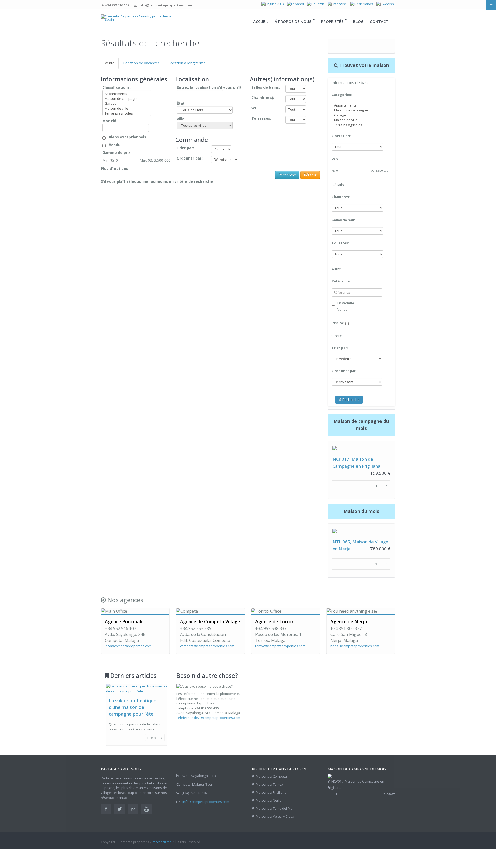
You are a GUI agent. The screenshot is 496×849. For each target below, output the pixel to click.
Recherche (351, 399)
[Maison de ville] (127, 108)
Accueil (260, 21)
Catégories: (342, 94)
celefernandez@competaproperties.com (208, 717)
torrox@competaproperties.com (280, 645)
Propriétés (332, 21)
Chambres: (341, 196)
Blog (358, 21)
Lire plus (154, 737)
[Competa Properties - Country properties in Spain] (137, 17)
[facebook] (106, 809)
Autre (336, 268)
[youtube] (146, 809)
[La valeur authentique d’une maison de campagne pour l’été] (136, 688)
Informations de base (350, 82)
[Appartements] (127, 93)
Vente (109, 62)
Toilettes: (340, 243)
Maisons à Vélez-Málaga (275, 816)
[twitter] (119, 809)
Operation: (341, 135)
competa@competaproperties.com (207, 645)
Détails (337, 184)
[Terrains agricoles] (127, 113)
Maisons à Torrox (269, 784)
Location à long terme (187, 62)
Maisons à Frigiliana (271, 792)
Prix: (335, 159)
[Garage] (127, 103)
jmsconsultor (161, 842)
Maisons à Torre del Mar (275, 808)
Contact (379, 21)
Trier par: (340, 347)
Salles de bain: (344, 220)
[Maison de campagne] (127, 98)
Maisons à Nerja (268, 800)
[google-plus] (133, 809)
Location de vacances (141, 62)
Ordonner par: (344, 370)
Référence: (341, 281)
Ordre (336, 335)
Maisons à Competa (271, 776)
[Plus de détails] (334, 447)
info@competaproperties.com (128, 645)
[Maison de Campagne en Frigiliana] (330, 775)
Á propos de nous (293, 21)
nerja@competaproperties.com (354, 645)
